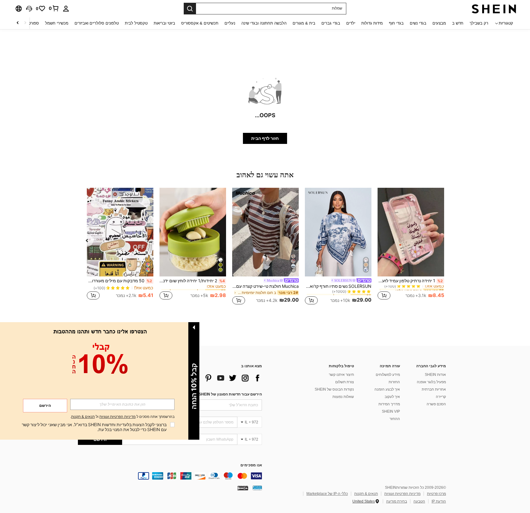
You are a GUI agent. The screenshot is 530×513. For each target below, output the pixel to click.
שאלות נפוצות (343, 397)
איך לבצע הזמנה (387, 389)
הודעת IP (439, 501)
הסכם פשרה (436, 404)
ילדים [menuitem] (350, 23)
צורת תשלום (344, 382)
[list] (213, 378)
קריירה (441, 397)
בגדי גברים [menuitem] (330, 23)
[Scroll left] (25, 23)
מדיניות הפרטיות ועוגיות (402, 494)
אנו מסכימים (251, 465)
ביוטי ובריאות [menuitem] (164, 23)
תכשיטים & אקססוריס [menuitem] (199, 23)
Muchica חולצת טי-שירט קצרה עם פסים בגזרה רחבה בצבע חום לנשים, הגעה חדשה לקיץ (265, 286)
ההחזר (395, 419)
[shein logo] (494, 8)
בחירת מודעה (396, 501)
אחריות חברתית (434, 389)
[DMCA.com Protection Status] (242, 488)
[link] (54, 8)
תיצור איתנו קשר (341, 374)
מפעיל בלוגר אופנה (431, 382)
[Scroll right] (18, 23)
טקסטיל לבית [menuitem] (136, 23)
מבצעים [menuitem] (439, 23)
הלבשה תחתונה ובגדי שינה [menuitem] (263, 23)
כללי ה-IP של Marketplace (327, 494)
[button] (29, 8)
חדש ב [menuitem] (457, 23)
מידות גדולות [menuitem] (372, 23)
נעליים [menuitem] (230, 23)
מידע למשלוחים (388, 374)
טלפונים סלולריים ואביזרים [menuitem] (97, 23)
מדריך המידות (389, 404)
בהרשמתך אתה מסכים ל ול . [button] (122, 417)
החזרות (394, 382)
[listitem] (411, 247)
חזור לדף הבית (265, 138)
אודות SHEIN (435, 374)
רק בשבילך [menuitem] (479, 23)
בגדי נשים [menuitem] (418, 23)
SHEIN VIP (391, 411)
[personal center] (66, 8)
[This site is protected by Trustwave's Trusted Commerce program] (257, 488)
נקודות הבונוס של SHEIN (334, 389)
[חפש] (190, 8)
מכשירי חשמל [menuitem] (56, 23)
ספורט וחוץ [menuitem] (29, 23)
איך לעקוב (392, 397)
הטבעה (419, 501)
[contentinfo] (170, 476)
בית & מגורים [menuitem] (304, 23)
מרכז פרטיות (436, 494)
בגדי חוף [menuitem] (396, 23)
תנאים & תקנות (366, 494)
